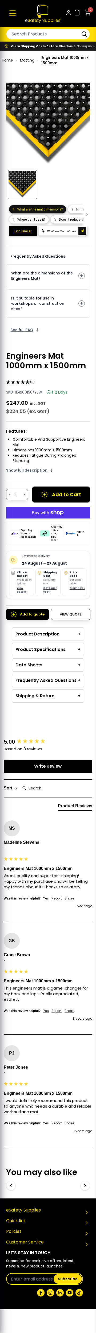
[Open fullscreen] (82, 90)
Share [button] (69, 898)
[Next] (85, 1185)
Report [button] (56, 898)
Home (7, 60)
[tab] (75, 807)
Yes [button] (46, 898)
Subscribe (68, 1279)
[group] (48, 742)
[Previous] (11, 1185)
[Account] (68, 13)
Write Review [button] (48, 766)
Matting (27, 60)
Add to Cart (66, 494)
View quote (71, 614)
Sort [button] (8, 788)
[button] (12, 13)
